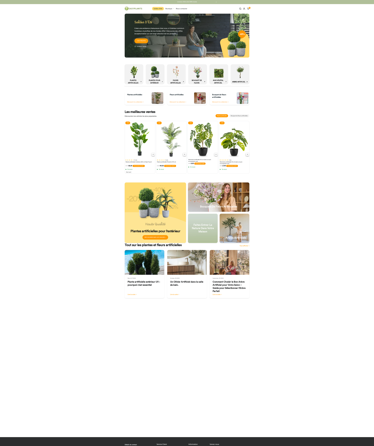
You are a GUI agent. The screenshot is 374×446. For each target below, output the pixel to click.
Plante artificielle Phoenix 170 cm (166, 162)
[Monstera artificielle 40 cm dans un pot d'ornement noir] (203, 139)
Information (193, 444)
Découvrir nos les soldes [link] (154, 237)
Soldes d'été (158, 9)
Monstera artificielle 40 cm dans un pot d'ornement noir (199, 160)
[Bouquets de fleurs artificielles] (218, 197)
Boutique (168, 9)
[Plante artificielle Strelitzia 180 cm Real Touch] (140, 139)
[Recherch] (240, 9)
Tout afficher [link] (244, 246)
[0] (247, 9)
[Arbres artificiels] (234, 228)
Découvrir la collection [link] (134, 102)
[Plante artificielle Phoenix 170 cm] (171, 139)
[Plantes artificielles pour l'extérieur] (155, 212)
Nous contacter (181, 9)
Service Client (162, 444)
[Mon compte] (244, 9)
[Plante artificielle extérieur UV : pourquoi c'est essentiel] (144, 262)
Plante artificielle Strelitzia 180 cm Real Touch (139, 162)
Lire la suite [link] (131, 294)
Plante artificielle (222, 116)
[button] (141, 40)
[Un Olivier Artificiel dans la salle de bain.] (187, 262)
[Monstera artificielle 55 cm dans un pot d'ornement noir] (234, 139)
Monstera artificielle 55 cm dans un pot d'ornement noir (231, 162)
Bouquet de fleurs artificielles (239, 116)
